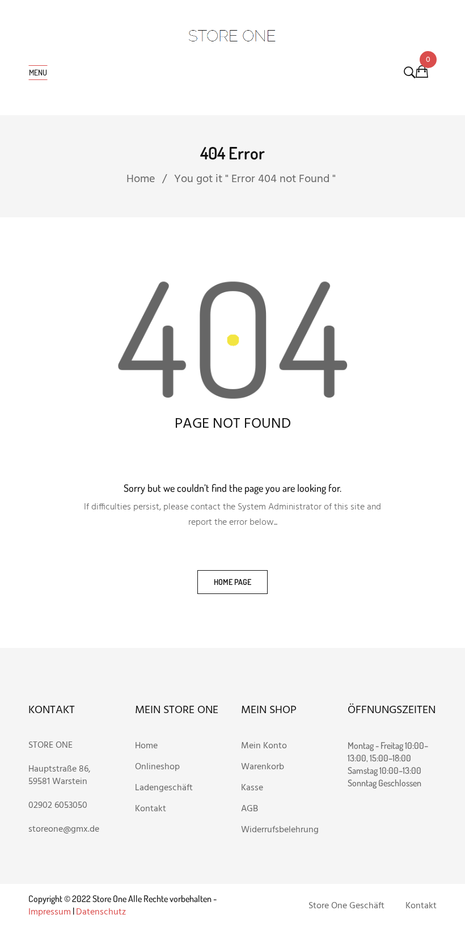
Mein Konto (264, 746)
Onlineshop (158, 767)
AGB (249, 809)
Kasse (252, 788)
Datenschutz (101, 912)
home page (232, 582)
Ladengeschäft (164, 788)
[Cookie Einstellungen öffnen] (25, 913)
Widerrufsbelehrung (280, 830)
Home (140, 179)
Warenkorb (263, 767)
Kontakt (150, 809)
